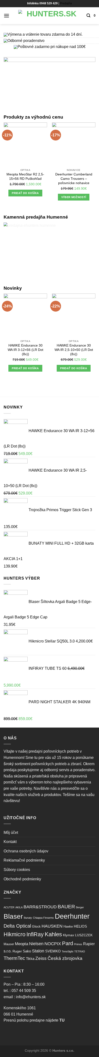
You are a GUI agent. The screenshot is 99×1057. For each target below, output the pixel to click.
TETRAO (79, 951)
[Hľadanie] (88, 15)
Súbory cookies (17, 870)
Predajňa (66, 3)
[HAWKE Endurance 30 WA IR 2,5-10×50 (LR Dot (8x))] (73, 315)
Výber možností (73, 197)
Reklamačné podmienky (24, 860)
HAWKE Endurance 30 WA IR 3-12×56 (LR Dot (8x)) (25, 350)
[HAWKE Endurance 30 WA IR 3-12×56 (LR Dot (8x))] (25, 315)
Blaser (13, 916)
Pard (67, 943)
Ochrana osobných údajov (26, 851)
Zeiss (41, 958)
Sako (27, 951)
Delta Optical (17, 926)
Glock (36, 926)
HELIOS (80, 926)
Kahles (53, 934)
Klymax (68, 935)
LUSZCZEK (84, 935)
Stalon (38, 951)
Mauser (9, 944)
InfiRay (35, 934)
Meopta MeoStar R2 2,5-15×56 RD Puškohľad (25, 177)
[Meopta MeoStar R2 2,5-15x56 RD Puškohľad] (25, 144)
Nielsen (36, 943)
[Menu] (6, 15)
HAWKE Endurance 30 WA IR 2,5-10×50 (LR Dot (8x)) (74, 350)
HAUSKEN (52, 926)
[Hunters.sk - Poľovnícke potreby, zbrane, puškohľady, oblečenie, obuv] (49, 15)
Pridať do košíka (25, 193)
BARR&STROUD (40, 906)
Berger (80, 907)
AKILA (19, 907)
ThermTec (14, 958)
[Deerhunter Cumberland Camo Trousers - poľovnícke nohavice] (73, 144)
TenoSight (67, 951)
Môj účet (11, 832)
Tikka (30, 959)
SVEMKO (53, 951)
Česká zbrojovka (65, 958)
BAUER (66, 906)
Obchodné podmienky (22, 879)
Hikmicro (14, 934)
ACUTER (9, 907)
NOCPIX (52, 943)
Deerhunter (72, 916)
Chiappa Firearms (43, 917)
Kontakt (10, 842)
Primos (78, 944)
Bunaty (28, 917)
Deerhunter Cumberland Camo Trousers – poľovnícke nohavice (73, 179)
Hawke (68, 926)
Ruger (17, 951)
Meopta (21, 944)
